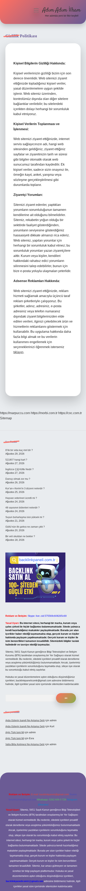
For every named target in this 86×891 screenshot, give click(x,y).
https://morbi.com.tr (44, 413)
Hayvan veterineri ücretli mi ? (21, 498)
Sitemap (6, 418)
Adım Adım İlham (62, 10)
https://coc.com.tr (70, 413)
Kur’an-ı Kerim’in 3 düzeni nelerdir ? (25, 488)
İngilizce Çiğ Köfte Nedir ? (19, 469)
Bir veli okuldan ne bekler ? (20, 536)
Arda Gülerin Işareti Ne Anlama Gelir (25, 720)
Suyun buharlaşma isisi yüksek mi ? (24, 517)
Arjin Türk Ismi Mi (14, 732)
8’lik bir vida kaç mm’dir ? (19, 450)
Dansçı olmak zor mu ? (17, 479)
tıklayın (18, 352)
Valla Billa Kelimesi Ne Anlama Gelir (25, 744)
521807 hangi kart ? (16, 459)
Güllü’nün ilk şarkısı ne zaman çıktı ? (25, 526)
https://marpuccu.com (15, 413)
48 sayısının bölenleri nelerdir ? (22, 507)
